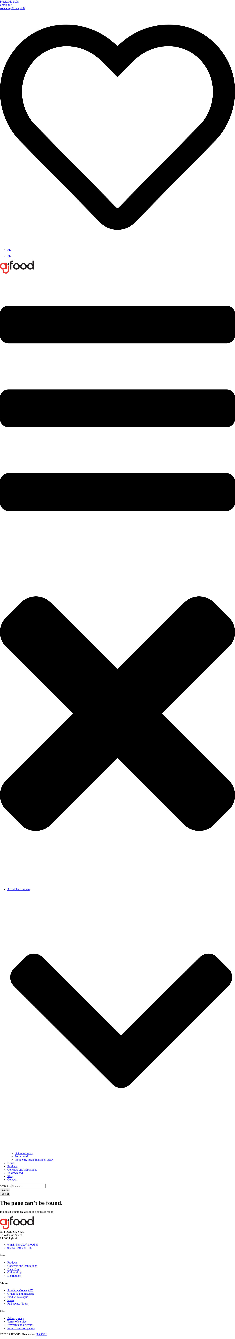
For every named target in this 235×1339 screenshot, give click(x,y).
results (5, 1190)
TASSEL (42, 1334)
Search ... (5, 1185)
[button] (117, 579)
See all (5, 1193)
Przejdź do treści (9, 1)
